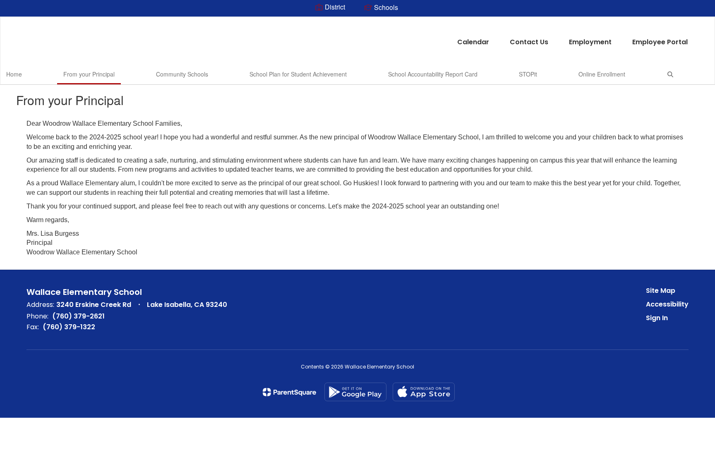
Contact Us (529, 42)
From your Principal (89, 74)
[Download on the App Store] (424, 392)
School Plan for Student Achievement (298, 74)
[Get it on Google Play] (355, 392)
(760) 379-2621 (78, 316)
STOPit (528, 74)
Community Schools (182, 74)
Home (14, 74)
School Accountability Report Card (432, 74)
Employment (590, 42)
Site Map (660, 290)
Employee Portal (660, 42)
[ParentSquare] (289, 392)
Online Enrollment (601, 74)
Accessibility (667, 304)
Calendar (473, 42)
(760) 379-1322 (69, 327)
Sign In (657, 318)
